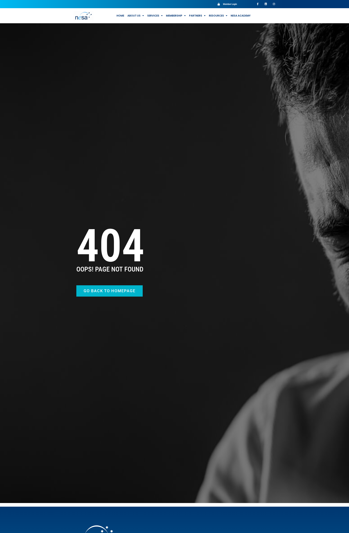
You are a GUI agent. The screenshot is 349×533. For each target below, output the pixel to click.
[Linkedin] (266, 4)
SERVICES (153, 15)
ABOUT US (134, 15)
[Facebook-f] (258, 4)
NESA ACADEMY (240, 15)
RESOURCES (216, 15)
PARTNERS (195, 15)
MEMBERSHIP (174, 15)
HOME (120, 15)
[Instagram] (274, 4)
